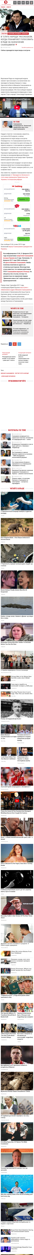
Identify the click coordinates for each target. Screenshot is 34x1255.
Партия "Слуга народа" (22, 373)
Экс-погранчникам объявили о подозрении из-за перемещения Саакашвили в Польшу (21, 463)
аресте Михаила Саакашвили (15, 262)
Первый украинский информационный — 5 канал (6, 3)
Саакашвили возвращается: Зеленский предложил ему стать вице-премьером (22, 126)
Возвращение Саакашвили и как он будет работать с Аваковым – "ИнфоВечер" (22, 445)
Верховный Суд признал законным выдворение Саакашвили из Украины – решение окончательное (22, 472)
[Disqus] (17, 407)
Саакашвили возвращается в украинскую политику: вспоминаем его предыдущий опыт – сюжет (22, 437)
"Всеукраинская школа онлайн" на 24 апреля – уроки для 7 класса (9, 358)
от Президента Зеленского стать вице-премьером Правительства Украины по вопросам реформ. (15, 177)
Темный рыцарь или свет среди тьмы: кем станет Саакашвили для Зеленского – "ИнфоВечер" (22, 322)
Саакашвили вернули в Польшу (18, 271)
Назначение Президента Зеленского (18, 33)
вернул (11, 246)
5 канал (31, 30)
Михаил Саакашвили (7, 373)
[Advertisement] (17, 212)
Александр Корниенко (8, 376)
